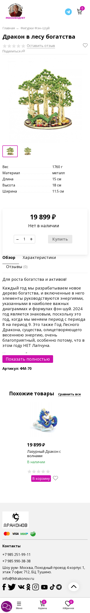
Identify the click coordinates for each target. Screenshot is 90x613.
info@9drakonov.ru (18, 578)
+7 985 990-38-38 (16, 561)
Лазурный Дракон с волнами (44, 453)
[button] (6, 606)
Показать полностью (28, 359)
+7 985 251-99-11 (16, 554)
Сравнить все (69, 394)
